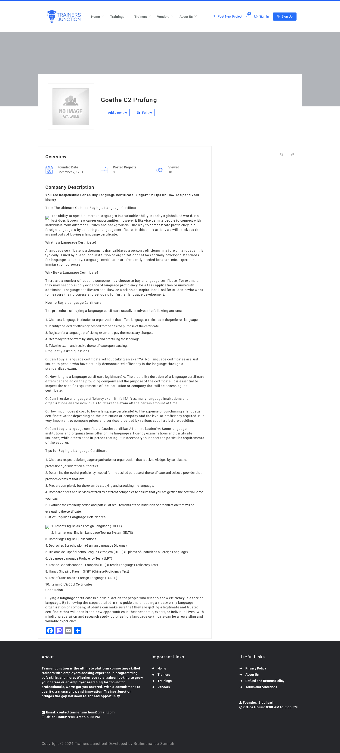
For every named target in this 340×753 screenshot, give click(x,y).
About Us (186, 17)
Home (95, 17)
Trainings (117, 17)
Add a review (117, 113)
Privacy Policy (255, 668)
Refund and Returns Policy (264, 681)
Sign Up (287, 16)
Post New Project (229, 16)
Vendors (163, 17)
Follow (146, 113)
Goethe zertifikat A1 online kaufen (129, 429)
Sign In (264, 16)
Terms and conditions (261, 687)
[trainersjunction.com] (63, 16)
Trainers (140, 17)
